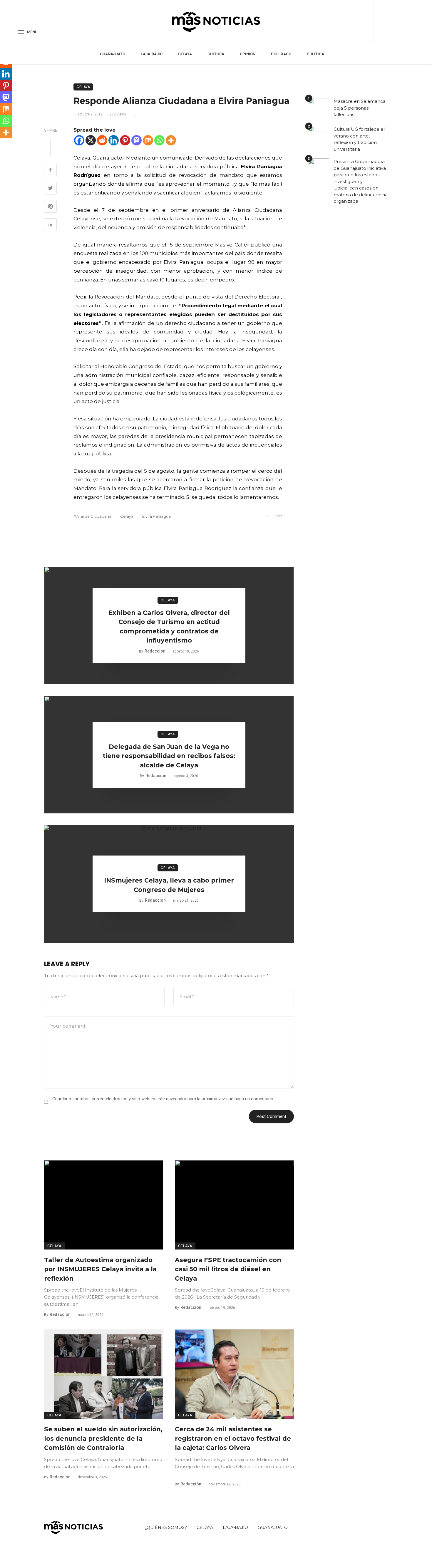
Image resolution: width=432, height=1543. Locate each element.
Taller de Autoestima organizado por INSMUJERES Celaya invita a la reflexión (100, 1269)
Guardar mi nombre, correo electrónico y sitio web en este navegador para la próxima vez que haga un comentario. (163, 1098)
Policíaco (281, 54)
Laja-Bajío (152, 54)
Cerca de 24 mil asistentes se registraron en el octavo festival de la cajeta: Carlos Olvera (233, 1438)
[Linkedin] (113, 140)
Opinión (247, 54)
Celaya (185, 54)
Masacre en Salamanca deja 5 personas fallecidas (360, 107)
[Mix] (148, 140)
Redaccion (155, 651)
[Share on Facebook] (50, 171)
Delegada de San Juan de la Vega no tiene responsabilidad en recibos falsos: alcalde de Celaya (169, 756)
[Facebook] (79, 140)
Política (315, 54)
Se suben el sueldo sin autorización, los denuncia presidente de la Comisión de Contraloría (103, 1438)
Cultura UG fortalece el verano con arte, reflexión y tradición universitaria (359, 139)
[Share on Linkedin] (50, 225)
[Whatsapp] (159, 140)
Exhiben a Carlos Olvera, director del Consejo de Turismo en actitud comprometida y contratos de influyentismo (169, 626)
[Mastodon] (136, 140)
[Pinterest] (125, 140)
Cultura (215, 54)
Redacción (60, 1477)
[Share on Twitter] (50, 189)
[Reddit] (102, 140)
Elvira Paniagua (156, 516)
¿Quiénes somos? (166, 1527)
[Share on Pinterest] (50, 207)
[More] (171, 140)
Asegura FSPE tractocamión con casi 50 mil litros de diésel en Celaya (228, 1269)
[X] (91, 140)
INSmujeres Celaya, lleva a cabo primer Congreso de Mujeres (169, 885)
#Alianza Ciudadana (92, 516)
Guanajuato (112, 54)
